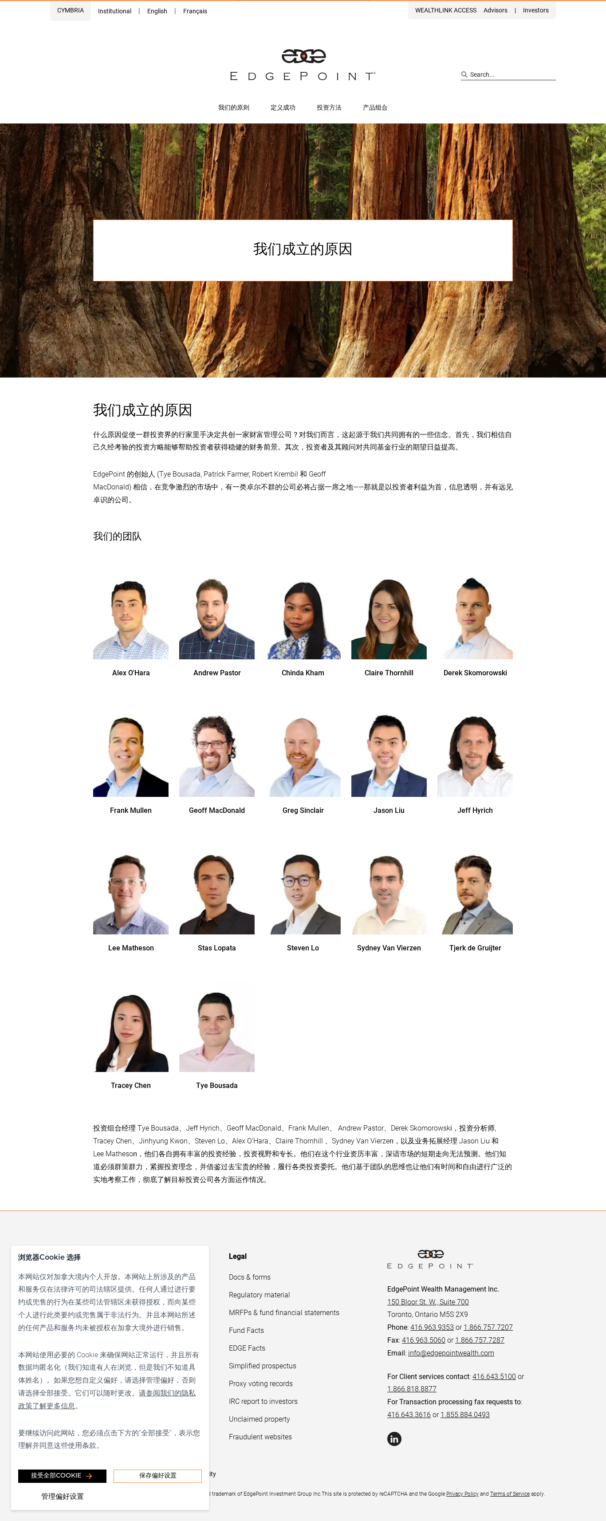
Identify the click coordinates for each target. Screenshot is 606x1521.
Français (195, 11)
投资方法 (329, 107)
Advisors (496, 10)
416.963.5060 (423, 1339)
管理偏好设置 (62, 1496)
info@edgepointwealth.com (451, 1352)
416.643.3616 (409, 1414)
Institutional (114, 11)
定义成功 (283, 107)
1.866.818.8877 (412, 1388)
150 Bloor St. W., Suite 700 (428, 1301)
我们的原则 (233, 107)
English (157, 11)
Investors (536, 10)
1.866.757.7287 (479, 1339)
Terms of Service (510, 1493)
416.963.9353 (432, 1327)
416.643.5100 (494, 1376)
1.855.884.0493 (465, 1414)
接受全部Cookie (56, 1476)
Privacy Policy (462, 1493)
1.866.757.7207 (488, 1327)
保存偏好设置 (158, 1476)
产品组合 (375, 107)
